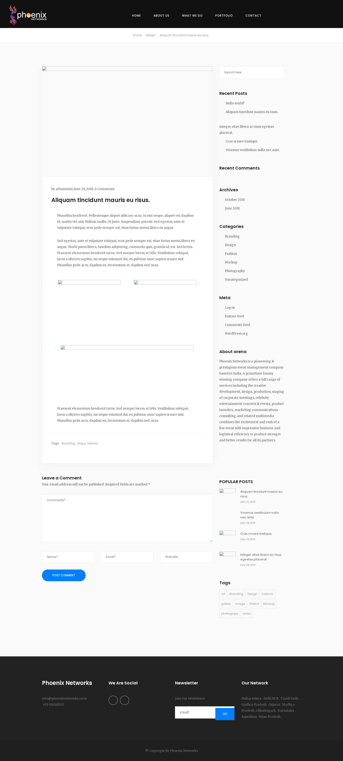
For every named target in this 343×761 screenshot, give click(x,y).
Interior (92, 443)
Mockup (231, 262)
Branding (68, 443)
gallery (226, 604)
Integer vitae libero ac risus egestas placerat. (246, 130)
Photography (235, 271)
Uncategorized (236, 280)
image (81, 443)
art (223, 594)
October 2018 (235, 200)
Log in (230, 308)
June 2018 (232, 208)
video (247, 614)
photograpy (229, 614)
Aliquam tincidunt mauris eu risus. (252, 112)
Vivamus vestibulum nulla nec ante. (253, 150)
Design (151, 35)
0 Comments (104, 189)
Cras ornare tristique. (242, 141)
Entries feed (234, 316)
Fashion (231, 254)
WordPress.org (236, 334)
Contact (253, 16)
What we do (192, 16)
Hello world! (235, 103)
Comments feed (237, 325)
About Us (161, 16)
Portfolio (224, 16)
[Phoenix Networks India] (30, 15)
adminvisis (64, 189)
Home (136, 16)
